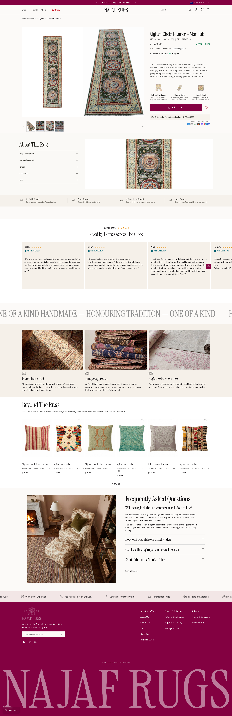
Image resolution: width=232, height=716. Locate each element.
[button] (25, 10)
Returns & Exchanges (174, 616)
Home (24, 18)
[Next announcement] (135, 2)
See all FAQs (131, 570)
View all (116, 483)
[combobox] (175, 10)
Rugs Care (145, 634)
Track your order (172, 628)
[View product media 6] (59, 126)
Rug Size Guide (147, 639)
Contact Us (145, 622)
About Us (144, 616)
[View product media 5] (50, 126)
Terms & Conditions (201, 616)
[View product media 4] (40, 126)
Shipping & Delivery (173, 622)
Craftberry (126, 662)
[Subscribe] (62, 634)
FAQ (142, 628)
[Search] (190, 10)
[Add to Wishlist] (206, 107)
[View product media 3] (30, 126)
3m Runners (32, 18)
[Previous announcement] (97, 2)
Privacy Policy (198, 622)
